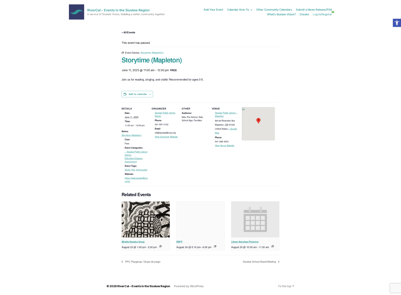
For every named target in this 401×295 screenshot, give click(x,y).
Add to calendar (138, 94)
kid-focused (141, 169)
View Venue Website (224, 145)
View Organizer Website (166, 136)
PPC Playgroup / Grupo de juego (142, 261)
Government (131, 161)
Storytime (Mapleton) (132, 135)
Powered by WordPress (189, 286)
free (133, 169)
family (127, 169)
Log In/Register (322, 14)
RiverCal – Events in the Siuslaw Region (143, 286)
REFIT (179, 241)
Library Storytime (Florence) (245, 241)
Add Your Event (213, 9)
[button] (397, 23)
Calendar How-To (238, 9)
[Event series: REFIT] (215, 246)
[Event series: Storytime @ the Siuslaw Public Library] (272, 246)
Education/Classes (133, 158)
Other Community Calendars (274, 9)
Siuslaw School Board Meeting (259, 261)
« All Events (128, 32)
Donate (304, 14)
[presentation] (146, 219)
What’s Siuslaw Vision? (281, 14)
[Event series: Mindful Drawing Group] (160, 246)
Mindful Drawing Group (133, 241)
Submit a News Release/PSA (314, 9)
